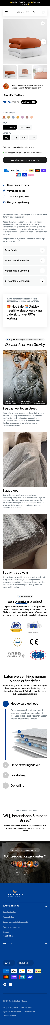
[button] (6, 12)
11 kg (33, 137)
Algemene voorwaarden (12, 1012)
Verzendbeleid (29, 1012)
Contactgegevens (9, 1016)
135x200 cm (10, 127)
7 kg (15, 137)
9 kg (24, 137)
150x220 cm (25, 127)
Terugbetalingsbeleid (10, 1007)
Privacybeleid (26, 1007)
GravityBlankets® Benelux (18, 1001)
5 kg (6, 137)
